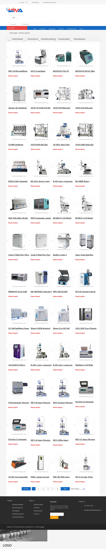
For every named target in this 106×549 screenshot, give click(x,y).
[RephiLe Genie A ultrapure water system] (63, 240)
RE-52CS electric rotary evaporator (40, 182)
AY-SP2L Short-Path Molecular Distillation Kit (63, 145)
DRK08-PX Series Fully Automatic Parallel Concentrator (17, 292)
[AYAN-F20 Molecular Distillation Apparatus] (86, 93)
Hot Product (42, 28)
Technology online (71, 28)
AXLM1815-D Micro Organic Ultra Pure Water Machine (18, 366)
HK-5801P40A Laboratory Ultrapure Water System (41, 292)
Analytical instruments (17, 39)
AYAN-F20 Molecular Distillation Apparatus (84, 108)
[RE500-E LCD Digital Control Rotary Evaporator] (86, 203)
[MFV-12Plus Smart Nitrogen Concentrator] (63, 425)
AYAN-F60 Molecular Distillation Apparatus (62, 108)
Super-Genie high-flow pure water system (84, 255)
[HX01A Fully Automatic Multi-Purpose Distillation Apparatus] (19, 167)
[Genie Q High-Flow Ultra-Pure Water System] (19, 240)
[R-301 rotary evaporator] (63, 167)
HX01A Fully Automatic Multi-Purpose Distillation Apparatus (18, 182)
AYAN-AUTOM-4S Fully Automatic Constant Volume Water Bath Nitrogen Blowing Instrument (41, 108)
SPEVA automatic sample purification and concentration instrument (41, 219)
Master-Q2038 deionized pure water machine (40, 329)
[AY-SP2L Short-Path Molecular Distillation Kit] (63, 130)
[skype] (97, 527)
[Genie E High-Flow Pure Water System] (41, 240)
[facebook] (6, 2)
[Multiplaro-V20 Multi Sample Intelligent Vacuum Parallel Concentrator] (86, 351)
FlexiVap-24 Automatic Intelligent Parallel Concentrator (84, 402)
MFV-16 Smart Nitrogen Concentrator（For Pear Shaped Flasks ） (41, 441)
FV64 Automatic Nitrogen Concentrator (18, 403)
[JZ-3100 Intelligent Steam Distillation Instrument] (19, 314)
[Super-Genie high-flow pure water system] (86, 240)
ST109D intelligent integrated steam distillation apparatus (16, 145)
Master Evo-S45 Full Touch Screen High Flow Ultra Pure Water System (63, 329)
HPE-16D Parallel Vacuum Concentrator (62, 292)
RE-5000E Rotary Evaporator (82, 182)
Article (81, 28)
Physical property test (33, 39)
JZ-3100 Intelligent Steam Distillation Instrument (18, 329)
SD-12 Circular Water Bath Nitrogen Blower (84, 478)
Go (84, 488)
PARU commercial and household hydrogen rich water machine (40, 478)
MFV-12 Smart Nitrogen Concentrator (85, 440)
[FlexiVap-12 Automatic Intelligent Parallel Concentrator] (19, 425)
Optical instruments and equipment (79, 39)
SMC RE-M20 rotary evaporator (61, 478)
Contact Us (61, 28)
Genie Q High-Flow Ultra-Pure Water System (18, 255)
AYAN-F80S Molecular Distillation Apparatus (84, 145)
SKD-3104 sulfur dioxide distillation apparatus (18, 219)
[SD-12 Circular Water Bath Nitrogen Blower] (86, 462)
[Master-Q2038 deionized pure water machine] (41, 314)
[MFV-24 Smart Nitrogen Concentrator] (63, 388)
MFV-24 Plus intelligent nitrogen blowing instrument (17, 72)
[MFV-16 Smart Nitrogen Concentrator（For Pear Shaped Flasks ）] (41, 425)
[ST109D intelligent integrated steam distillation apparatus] (19, 130)
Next (65, 488)
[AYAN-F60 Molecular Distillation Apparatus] (63, 93)
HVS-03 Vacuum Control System (85, 292)
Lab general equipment (64, 39)
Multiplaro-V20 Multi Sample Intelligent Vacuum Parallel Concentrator (84, 366)
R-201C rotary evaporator (41, 365)
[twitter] (8, 2)
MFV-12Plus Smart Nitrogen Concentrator (62, 441)
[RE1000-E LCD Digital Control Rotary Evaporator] (63, 203)
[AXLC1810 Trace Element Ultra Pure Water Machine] (86, 314)
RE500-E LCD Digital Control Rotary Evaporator (84, 219)
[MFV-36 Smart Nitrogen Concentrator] (41, 388)
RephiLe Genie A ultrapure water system (62, 255)
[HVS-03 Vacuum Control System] (86, 277)
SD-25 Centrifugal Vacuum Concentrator (39, 72)
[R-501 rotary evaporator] (63, 351)
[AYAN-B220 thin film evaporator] (41, 130)
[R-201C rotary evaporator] (41, 351)
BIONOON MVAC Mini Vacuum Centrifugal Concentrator (85, 72)
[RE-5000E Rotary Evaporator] (86, 167)
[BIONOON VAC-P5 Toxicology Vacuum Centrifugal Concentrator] (63, 57)
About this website (38, 504)
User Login (22, 2)
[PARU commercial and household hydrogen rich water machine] (41, 462)
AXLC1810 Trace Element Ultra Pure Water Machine (85, 329)
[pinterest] (12, 2)
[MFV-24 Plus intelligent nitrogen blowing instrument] (19, 57)
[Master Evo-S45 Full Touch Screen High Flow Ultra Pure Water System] (63, 314)
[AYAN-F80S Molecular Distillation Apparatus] (86, 130)
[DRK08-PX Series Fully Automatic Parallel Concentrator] (19, 277)
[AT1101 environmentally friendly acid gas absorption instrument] (19, 462)
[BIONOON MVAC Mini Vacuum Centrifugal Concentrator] (86, 57)
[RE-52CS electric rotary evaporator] (41, 167)
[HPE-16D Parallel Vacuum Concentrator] (63, 277)
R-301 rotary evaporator (63, 181)
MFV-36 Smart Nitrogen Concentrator (40, 403)
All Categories (11, 28)
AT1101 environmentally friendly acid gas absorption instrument (18, 478)
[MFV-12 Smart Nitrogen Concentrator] (86, 425)
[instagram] (14, 2)
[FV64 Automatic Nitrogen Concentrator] (19, 388)
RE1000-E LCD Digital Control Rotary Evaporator (62, 219)
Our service (36, 507)
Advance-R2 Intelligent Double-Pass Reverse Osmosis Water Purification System (17, 108)
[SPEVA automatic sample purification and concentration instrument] (41, 203)
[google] (10, 2)
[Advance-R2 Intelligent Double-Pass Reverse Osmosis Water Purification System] (19, 93)
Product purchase (38, 510)
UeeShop (42, 527)
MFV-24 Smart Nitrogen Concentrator (63, 403)
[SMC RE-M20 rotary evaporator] (63, 462)
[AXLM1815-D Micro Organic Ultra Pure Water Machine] (19, 351)
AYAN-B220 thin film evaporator (39, 145)
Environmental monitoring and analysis (48, 39)
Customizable (52, 28)
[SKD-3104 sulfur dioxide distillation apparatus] (19, 203)
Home (34, 28)
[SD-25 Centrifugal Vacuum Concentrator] (41, 57)
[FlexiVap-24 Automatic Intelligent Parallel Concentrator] (86, 387)
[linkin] (16, 2)
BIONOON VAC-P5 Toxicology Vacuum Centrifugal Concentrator (63, 72)
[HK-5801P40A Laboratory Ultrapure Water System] (41, 277)
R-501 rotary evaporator (63, 365)
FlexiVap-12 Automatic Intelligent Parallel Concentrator (17, 440)
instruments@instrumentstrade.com (92, 510)
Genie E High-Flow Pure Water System (40, 255)
